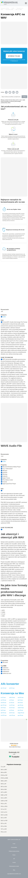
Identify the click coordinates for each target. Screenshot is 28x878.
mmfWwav (4, 715)
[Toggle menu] (26, 3)
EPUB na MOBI (4, 778)
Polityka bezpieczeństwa (14, 851)
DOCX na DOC (4, 815)
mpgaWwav (21, 712)
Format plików (14, 847)
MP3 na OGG (4, 786)
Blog (14, 870)
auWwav (11, 702)
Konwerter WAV (9, 9)
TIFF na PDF (4, 829)
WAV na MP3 (4, 769)
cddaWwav (21, 707)
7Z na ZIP (3, 766)
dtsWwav (20, 702)
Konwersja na (12, 693)
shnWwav (12, 707)
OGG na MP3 (4, 798)
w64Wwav (12, 697)
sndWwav (3, 702)
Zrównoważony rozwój (14, 866)
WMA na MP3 (4, 780)
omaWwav (12, 715)
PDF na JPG (4, 823)
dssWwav (20, 710)
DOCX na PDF (4, 820)
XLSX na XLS (4, 812)
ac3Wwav (3, 700)
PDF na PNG (4, 826)
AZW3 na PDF (4, 800)
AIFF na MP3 (4, 792)
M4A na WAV (4, 789)
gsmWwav (3, 705)
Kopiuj (24, 96)
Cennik (14, 862)
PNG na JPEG (4, 806)
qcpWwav (20, 715)
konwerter (10, 683)
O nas (14, 843)
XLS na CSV (4, 809)
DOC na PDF (4, 817)
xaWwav (11, 710)
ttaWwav (3, 710)
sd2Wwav (3, 712)
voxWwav (12, 705)
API (14, 858)
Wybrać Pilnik (14, 56)
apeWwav (20, 705)
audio (4, 316)
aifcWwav (12, 688)
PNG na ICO (3, 832)
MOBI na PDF (4, 795)
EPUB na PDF (4, 775)
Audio (13, 8)
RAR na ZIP (3, 783)
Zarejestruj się (15, 60)
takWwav (20, 700)
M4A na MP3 (4, 772)
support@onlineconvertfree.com (14, 873)
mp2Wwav (20, 697)
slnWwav (3, 707)
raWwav (11, 700)
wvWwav (3, 697)
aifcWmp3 (3, 688)
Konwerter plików (5, 8)
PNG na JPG (4, 803)
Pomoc (14, 855)
